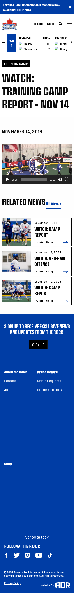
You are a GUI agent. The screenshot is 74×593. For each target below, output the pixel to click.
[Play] (7, 179)
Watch (50, 24)
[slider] (34, 179)
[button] (37, 164)
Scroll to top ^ (37, 537)
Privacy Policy (12, 583)
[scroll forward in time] (70, 43)
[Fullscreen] (67, 179)
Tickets (38, 24)
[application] (37, 164)
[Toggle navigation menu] (69, 24)
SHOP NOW (24, 9)
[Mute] (60, 179)
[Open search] (61, 24)
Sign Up (38, 344)
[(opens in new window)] (6, 555)
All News (53, 204)
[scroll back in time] (3, 43)
